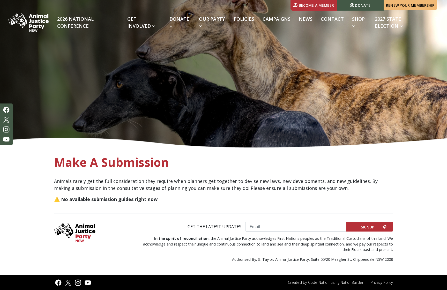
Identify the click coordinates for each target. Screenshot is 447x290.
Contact (332, 19)
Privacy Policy (382, 282)
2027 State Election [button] (388, 22)
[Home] (28, 23)
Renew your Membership (410, 5)
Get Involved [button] (146, 22)
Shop (358, 19)
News (305, 19)
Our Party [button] (212, 19)
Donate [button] (179, 19)
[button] (437, 19)
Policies (244, 19)
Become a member (316, 5)
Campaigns (276, 19)
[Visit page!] (6, 109)
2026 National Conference (75, 22)
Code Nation (319, 282)
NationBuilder (351, 282)
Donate (362, 5)
